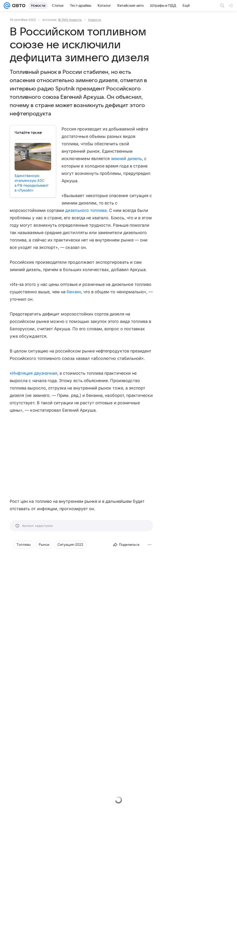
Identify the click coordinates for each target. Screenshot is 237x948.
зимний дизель (126, 158)
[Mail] (7, 5)
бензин (74, 291)
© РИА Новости (70, 20)
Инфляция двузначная (34, 373)
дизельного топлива (86, 210)
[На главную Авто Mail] (17, 5)
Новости (94, 20)
